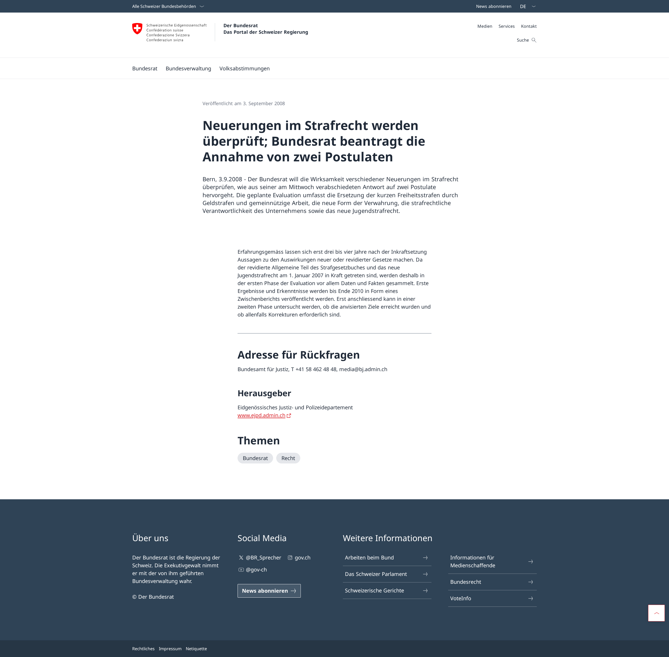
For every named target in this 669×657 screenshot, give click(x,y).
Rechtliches (143, 649)
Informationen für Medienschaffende (472, 561)
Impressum (170, 649)
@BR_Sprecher (263, 557)
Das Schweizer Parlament (376, 573)
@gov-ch (256, 569)
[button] (145, 68)
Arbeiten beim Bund (369, 557)
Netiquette (196, 649)
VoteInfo (460, 598)
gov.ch (302, 557)
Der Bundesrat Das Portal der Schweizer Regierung (265, 28)
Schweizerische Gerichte (374, 590)
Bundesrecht (465, 581)
